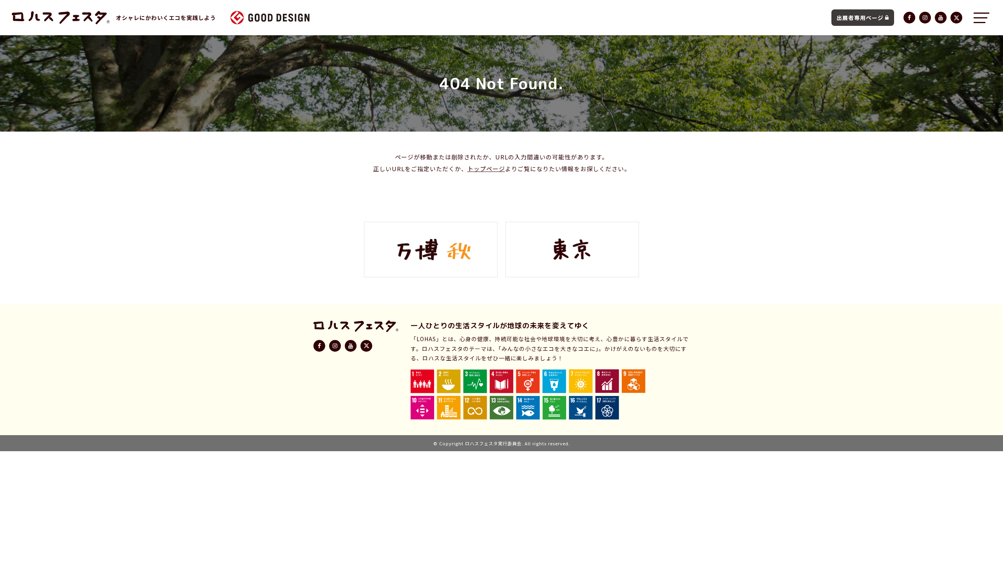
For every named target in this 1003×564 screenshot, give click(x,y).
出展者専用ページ (860, 18)
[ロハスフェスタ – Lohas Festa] (61, 17)
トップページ (486, 168)
